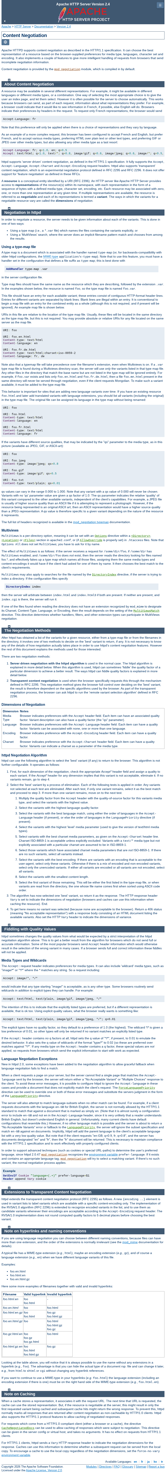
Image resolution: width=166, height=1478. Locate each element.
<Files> (29, 540)
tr (162, 1461)
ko (155, 1461)
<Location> (10, 540)
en (135, 1461)
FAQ (117, 1466)
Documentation (43, 26)
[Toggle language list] (5, 42)
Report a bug (156, 1466)
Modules (91, 1466)
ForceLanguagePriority (137, 1088)
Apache (6, 26)
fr (142, 1461)
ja (148, 1461)
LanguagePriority (24, 1096)
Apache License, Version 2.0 (44, 1470)
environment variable (103, 1154)
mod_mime (130, 1242)
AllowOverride (91, 540)
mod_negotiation (67, 69)
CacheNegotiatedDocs (18, 1428)
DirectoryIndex (104, 574)
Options (101, 536)
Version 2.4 (64, 26)
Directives (105, 1466)
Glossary (127, 1466)
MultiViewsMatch (146, 610)
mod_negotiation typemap (91, 522)
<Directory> (140, 536)
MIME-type (50, 256)
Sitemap (141, 1466)
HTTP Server (22, 26)
